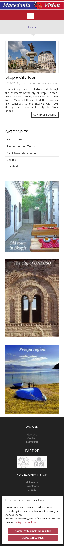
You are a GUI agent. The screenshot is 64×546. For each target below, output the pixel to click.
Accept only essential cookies (33, 530)
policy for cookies (26, 522)
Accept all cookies (33, 537)
